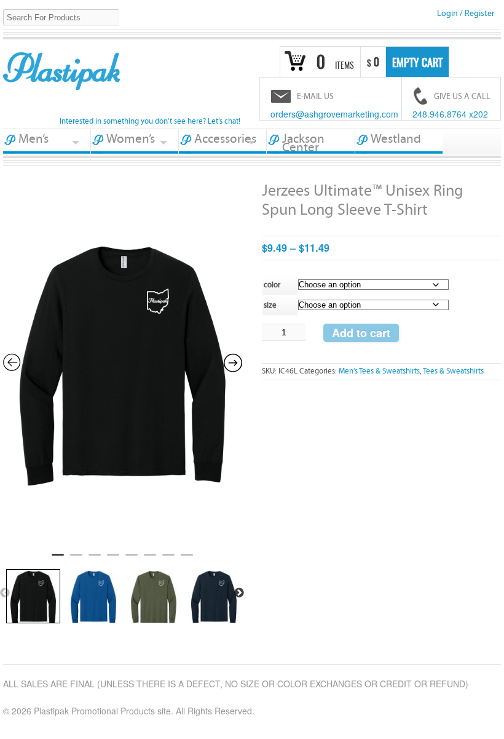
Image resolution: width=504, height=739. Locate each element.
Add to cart (361, 333)
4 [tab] (113, 560)
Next (239, 593)
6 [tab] (150, 560)
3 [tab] (95, 560)
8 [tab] (187, 560)
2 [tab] (76, 560)
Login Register (466, 13)
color (272, 285)
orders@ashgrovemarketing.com (334, 114)
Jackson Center (303, 143)
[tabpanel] (122, 363)
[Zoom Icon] (122, 361)
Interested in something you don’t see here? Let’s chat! (150, 121)
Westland (396, 139)
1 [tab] (58, 560)
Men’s (33, 139)
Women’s (130, 139)
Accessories (225, 139)
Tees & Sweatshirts (453, 371)
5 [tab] (131, 560)
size (270, 305)
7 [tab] (168, 560)
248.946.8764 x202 (450, 114)
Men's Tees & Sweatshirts (379, 371)
